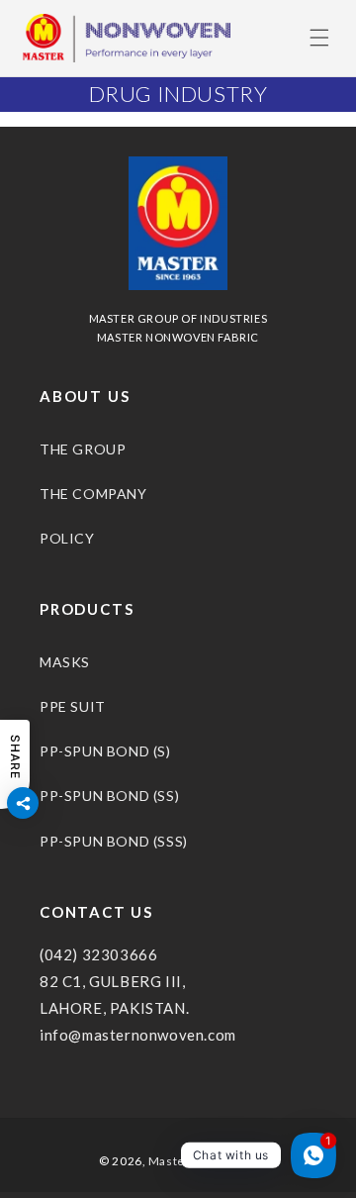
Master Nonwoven (203, 1160)
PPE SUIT (73, 706)
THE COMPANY (93, 493)
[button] (319, 37)
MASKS (65, 661)
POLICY (67, 538)
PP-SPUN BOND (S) (105, 751)
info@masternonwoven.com (138, 1035)
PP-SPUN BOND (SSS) (114, 841)
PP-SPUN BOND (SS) (109, 795)
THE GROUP (83, 449)
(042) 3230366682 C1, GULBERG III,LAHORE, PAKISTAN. (114, 981)
